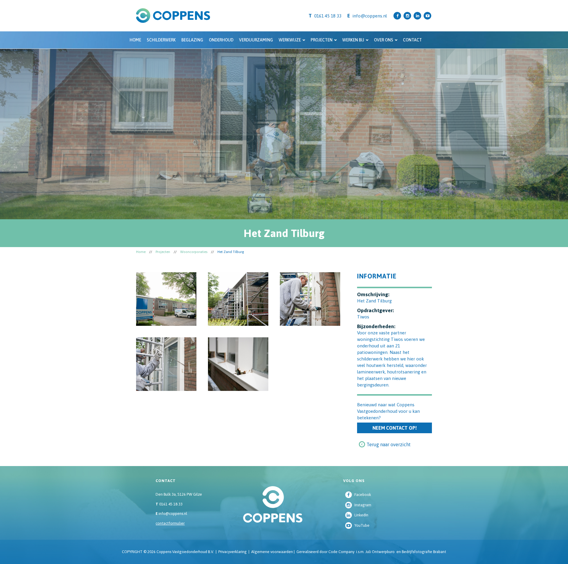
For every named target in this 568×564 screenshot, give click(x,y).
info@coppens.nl (369, 15)
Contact (412, 40)
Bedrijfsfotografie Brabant (424, 552)
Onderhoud (221, 40)
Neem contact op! (394, 428)
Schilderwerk (161, 40)
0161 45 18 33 (169, 504)
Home (135, 40)
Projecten (322, 40)
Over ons (383, 40)
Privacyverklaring (232, 552)
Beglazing (192, 40)
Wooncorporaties (193, 252)
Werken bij (353, 40)
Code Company (341, 552)
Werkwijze (290, 40)
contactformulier (170, 523)
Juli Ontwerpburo (380, 552)
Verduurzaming (256, 40)
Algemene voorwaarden (272, 552)
